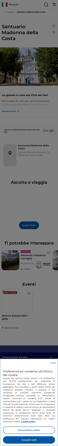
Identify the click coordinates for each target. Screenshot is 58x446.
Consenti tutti (29, 440)
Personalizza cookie (29, 430)
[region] (29, 402)
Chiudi (53, 363)
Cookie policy (28, 421)
